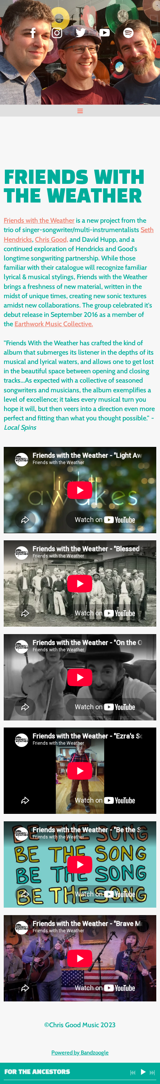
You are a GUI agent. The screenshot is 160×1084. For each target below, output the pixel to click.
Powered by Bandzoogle (80, 1052)
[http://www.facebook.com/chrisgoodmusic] (33, 33)
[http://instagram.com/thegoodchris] (57, 33)
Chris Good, (51, 239)
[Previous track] (132, 1072)
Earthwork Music (38, 324)
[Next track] (152, 1072)
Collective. (77, 324)
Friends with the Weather (39, 220)
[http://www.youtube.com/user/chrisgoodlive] (104, 33)
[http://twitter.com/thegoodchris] (81, 33)
